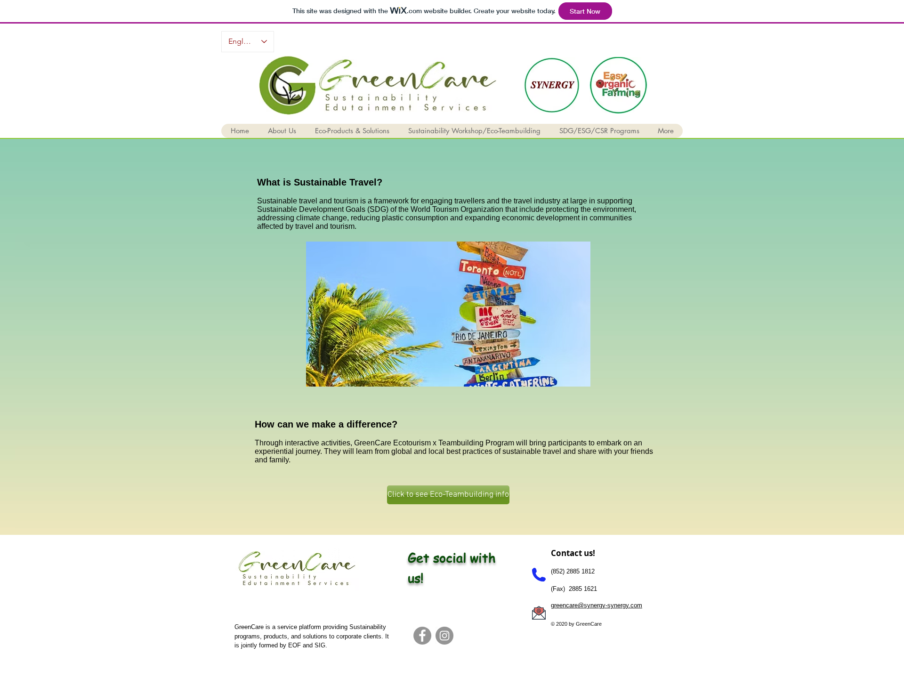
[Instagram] (444, 636)
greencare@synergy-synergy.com (596, 605)
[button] (281, 131)
